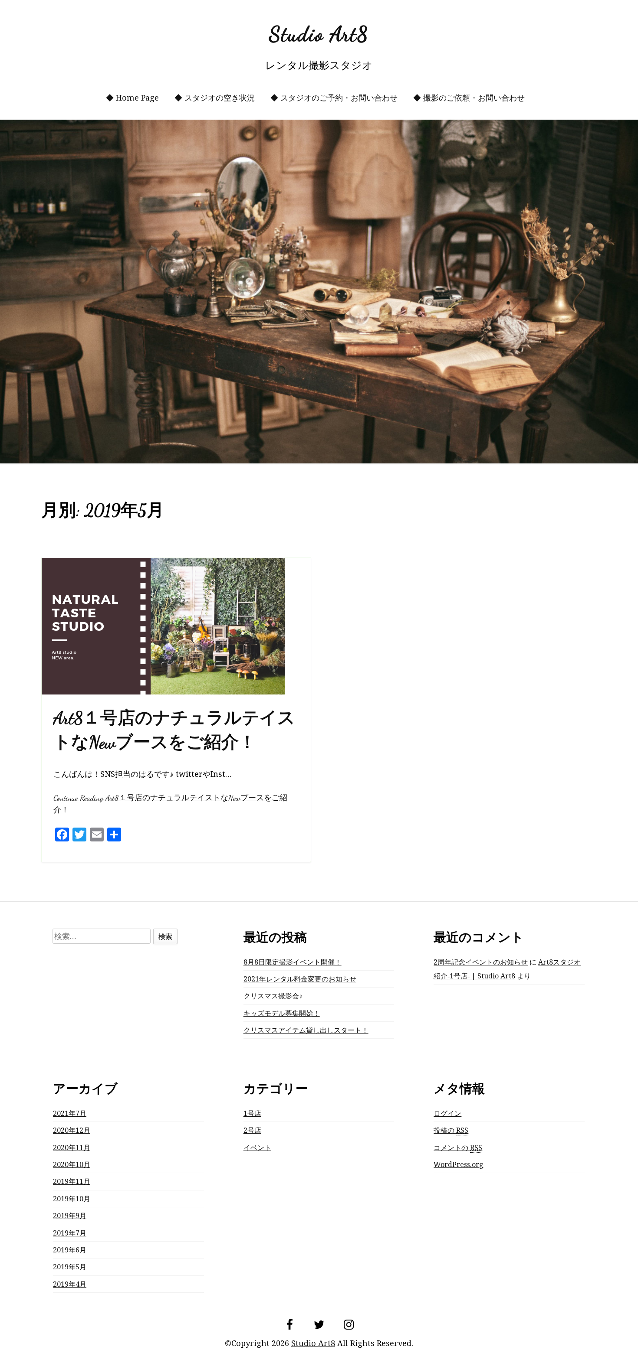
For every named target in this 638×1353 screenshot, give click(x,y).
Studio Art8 (319, 34)
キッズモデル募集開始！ (281, 1013)
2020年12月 (71, 1130)
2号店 (252, 1130)
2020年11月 (71, 1147)
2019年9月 (69, 1215)
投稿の (451, 1130)
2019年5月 (69, 1266)
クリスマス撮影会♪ (273, 996)
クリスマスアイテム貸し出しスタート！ (305, 1030)
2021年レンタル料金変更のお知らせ (299, 979)
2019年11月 (71, 1181)
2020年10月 (71, 1164)
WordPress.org (458, 1164)
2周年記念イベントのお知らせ (481, 962)
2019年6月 (69, 1250)
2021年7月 (69, 1113)
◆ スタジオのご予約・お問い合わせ (334, 97)
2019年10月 (71, 1198)
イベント (257, 1147)
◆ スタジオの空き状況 (214, 97)
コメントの (458, 1147)
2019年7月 (69, 1233)
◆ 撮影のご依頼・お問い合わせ (469, 97)
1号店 (252, 1113)
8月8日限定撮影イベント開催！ (292, 962)
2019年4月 (69, 1284)
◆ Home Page (132, 97)
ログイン (447, 1113)
